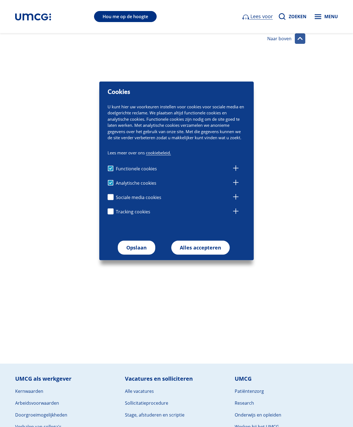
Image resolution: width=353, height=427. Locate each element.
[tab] (235, 169)
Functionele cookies (136, 169)
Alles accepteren (200, 247)
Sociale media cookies (138, 197)
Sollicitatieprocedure (146, 403)
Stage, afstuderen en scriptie (154, 415)
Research (244, 403)
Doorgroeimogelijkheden (41, 415)
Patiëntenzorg (249, 391)
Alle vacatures (139, 391)
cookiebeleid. (158, 152)
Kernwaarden (29, 391)
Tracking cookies (133, 212)
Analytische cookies (136, 183)
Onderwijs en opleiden (258, 415)
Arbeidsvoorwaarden (37, 403)
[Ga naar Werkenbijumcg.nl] (33, 16)
